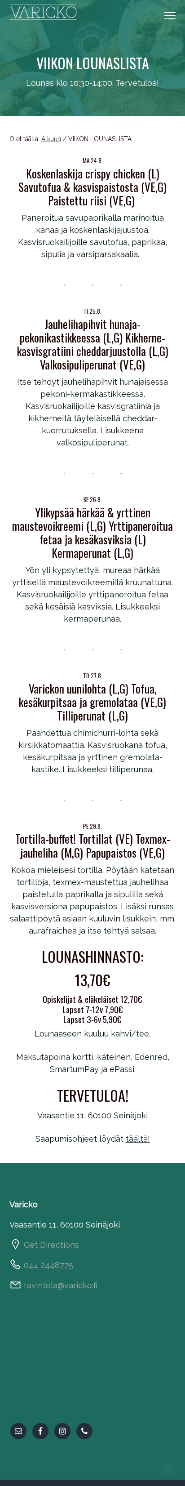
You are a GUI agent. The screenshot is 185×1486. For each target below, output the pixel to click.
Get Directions (51, 1245)
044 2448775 (48, 1265)
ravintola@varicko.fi (60, 1285)
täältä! (138, 1138)
